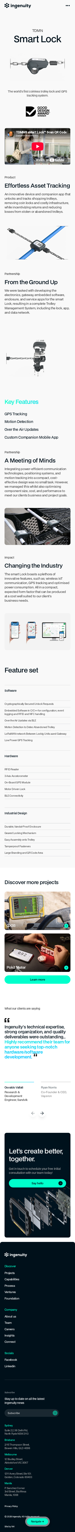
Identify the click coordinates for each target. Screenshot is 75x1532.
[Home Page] (18, 5)
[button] (67, 5)
